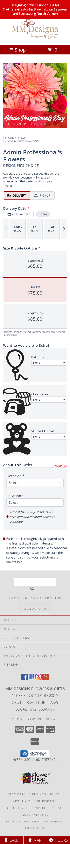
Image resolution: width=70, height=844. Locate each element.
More (9, 186)
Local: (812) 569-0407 (35, 709)
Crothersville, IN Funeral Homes (33, 794)
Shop (20, 49)
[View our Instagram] (38, 678)
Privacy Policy (17, 821)
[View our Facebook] (24, 678)
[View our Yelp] (45, 678)
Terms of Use (35, 828)
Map (36, 840)
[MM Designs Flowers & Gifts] (35, 39)
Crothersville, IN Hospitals (35, 801)
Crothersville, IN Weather (27, 808)
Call (13, 840)
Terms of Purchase (46, 821)
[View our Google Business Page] (31, 678)
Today (43, 214)
